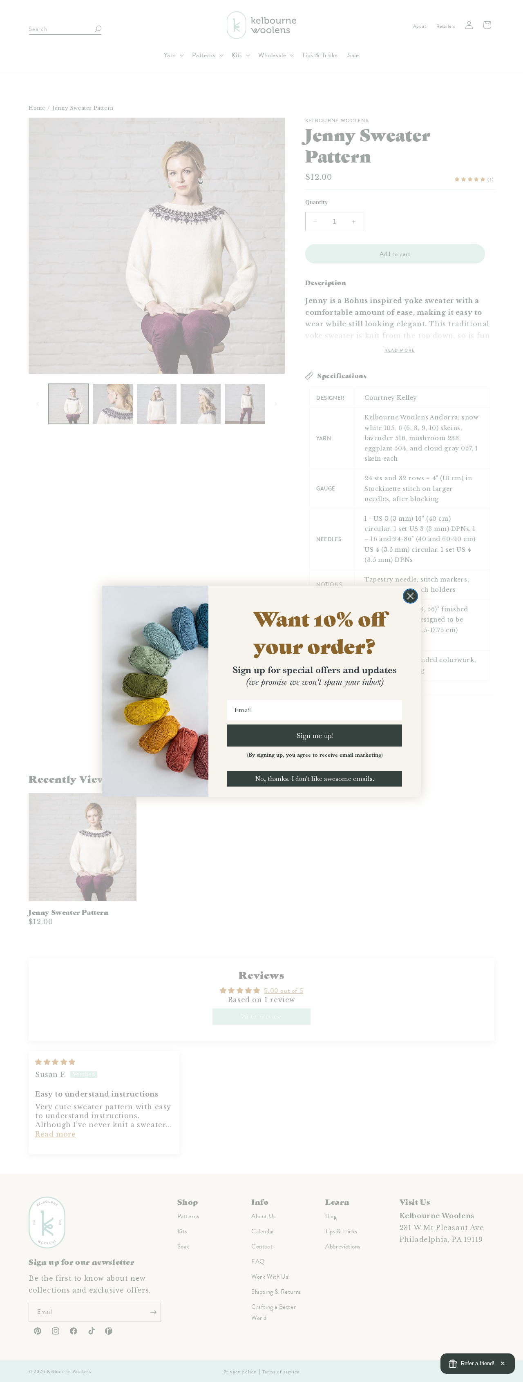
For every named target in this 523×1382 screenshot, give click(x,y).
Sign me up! (315, 735)
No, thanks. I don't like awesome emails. (314, 778)
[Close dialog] (410, 596)
